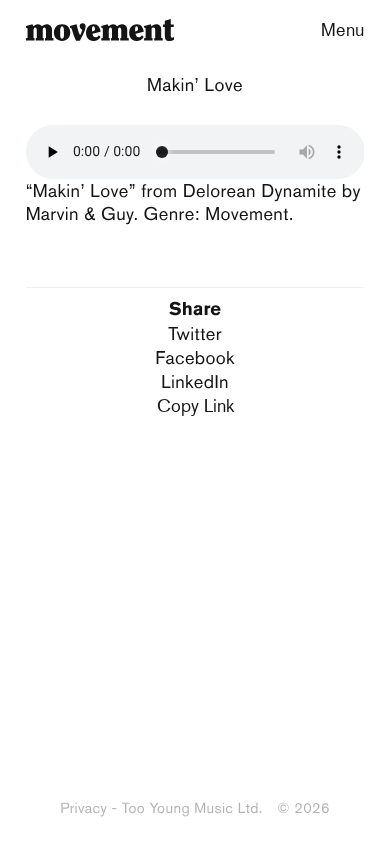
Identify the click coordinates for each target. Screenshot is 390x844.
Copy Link (195, 405)
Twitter (195, 333)
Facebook (195, 357)
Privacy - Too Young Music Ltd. (161, 808)
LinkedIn (195, 381)
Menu (342, 29)
